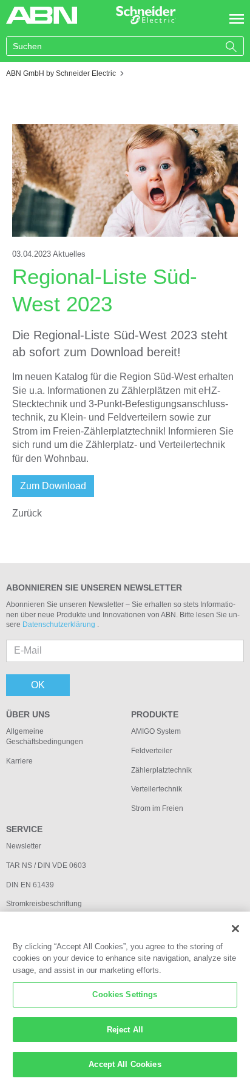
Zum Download (53, 486)
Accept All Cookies (125, 1064)
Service (24, 829)
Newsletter (23, 846)
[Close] (235, 928)
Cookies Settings (124, 994)
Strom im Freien (157, 808)
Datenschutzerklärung (59, 624)
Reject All (125, 1029)
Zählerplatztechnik (161, 770)
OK (38, 685)
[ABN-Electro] (41, 14)
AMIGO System (156, 731)
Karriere (19, 761)
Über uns (28, 714)
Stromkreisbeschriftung (44, 903)
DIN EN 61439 (30, 885)
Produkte (154, 714)
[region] (125, 999)
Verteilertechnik (156, 789)
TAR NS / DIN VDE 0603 (46, 865)
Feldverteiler (151, 751)
